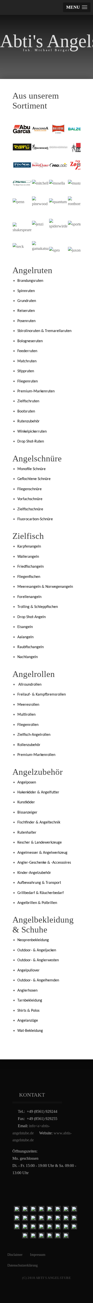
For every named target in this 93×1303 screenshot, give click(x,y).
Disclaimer (15, 1255)
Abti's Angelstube (46, 41)
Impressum (37, 1255)
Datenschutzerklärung (22, 1265)
